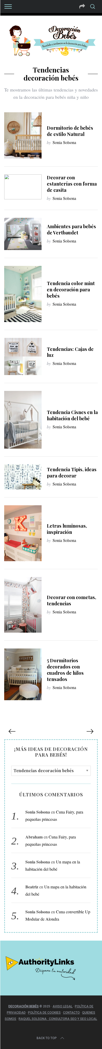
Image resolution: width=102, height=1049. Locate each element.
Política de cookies (44, 1012)
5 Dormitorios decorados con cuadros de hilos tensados (65, 669)
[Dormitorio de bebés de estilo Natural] (23, 135)
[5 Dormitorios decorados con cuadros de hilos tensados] (23, 674)
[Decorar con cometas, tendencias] (23, 605)
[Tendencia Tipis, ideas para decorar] (23, 476)
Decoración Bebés (23, 1006)
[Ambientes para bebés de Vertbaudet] (23, 234)
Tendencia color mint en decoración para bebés (71, 289)
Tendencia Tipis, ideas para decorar (72, 472)
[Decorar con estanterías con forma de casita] (23, 186)
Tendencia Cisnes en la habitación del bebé (72, 415)
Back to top (47, 1038)
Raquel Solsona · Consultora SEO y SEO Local (58, 1019)
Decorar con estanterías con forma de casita (72, 183)
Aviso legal (62, 1006)
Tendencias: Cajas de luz (70, 352)
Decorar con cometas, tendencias (71, 600)
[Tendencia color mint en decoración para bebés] (23, 294)
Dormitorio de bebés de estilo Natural (70, 130)
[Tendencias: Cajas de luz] (23, 356)
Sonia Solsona (64, 142)
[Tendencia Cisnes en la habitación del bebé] (23, 420)
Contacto (71, 1012)
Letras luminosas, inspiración (67, 528)
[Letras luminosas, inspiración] (23, 533)
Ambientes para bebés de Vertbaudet (71, 229)
